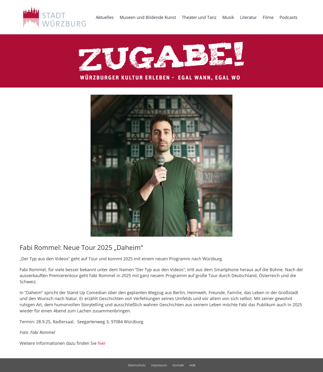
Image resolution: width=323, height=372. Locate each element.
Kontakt (178, 365)
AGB (192, 365)
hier (101, 343)
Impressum (159, 365)
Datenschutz (137, 365)
